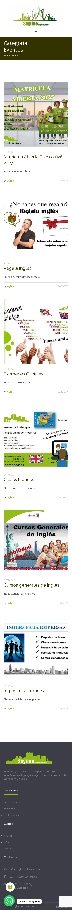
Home (7, 55)
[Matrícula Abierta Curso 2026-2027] (36, 114)
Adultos (8, 835)
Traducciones (11, 815)
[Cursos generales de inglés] (36, 542)
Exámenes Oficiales (23, 374)
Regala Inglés (17, 268)
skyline (10, 180)
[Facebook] (57, 906)
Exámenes (10, 808)
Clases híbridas (19, 479)
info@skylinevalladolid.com (25, 869)
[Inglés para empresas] (36, 648)
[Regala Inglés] (36, 226)
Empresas (9, 848)
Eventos (15, 55)
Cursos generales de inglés (31, 585)
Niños (7, 842)
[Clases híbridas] (36, 437)
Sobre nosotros (12, 802)
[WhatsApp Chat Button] (9, 900)
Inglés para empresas (26, 690)
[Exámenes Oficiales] (36, 331)
